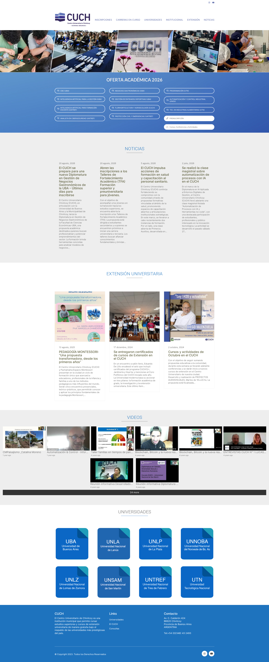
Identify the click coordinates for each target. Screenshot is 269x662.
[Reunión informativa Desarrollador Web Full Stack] (111, 470)
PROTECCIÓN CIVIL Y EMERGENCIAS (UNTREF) (134, 116)
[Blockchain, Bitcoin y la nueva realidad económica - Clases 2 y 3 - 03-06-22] (156, 438)
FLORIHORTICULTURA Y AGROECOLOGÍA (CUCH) (135, 108)
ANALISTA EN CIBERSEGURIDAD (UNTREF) (77, 118)
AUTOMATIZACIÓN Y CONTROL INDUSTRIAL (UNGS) (188, 100)
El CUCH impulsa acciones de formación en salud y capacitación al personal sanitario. (155, 174)
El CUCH (113, 624)
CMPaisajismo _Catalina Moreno (22, 452)
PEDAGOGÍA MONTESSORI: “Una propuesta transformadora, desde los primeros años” (79, 357)
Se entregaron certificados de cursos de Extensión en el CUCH (133, 355)
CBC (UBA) (64, 91)
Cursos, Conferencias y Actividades (183, 127)
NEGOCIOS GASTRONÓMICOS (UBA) (129, 91)
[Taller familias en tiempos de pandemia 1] (112, 438)
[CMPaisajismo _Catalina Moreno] (24, 438)
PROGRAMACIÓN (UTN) (179, 91)
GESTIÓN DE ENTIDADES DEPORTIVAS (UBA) (133, 99)
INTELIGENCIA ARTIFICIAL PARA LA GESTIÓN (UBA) (81, 99)
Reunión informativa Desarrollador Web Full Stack (120, 483)
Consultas (114, 628)
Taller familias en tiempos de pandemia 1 (115, 452)
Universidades (116, 619)
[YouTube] (211, 653)
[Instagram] (204, 653)
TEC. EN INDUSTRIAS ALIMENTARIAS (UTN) (187, 110)
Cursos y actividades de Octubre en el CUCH (186, 353)
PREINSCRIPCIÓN (177, 118)
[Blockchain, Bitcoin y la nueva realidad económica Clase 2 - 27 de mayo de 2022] (200, 438)
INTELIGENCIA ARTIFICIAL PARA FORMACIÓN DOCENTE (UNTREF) (78, 109)
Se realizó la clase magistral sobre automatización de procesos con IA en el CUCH (195, 174)
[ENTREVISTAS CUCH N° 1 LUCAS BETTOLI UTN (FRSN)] (244, 438)
